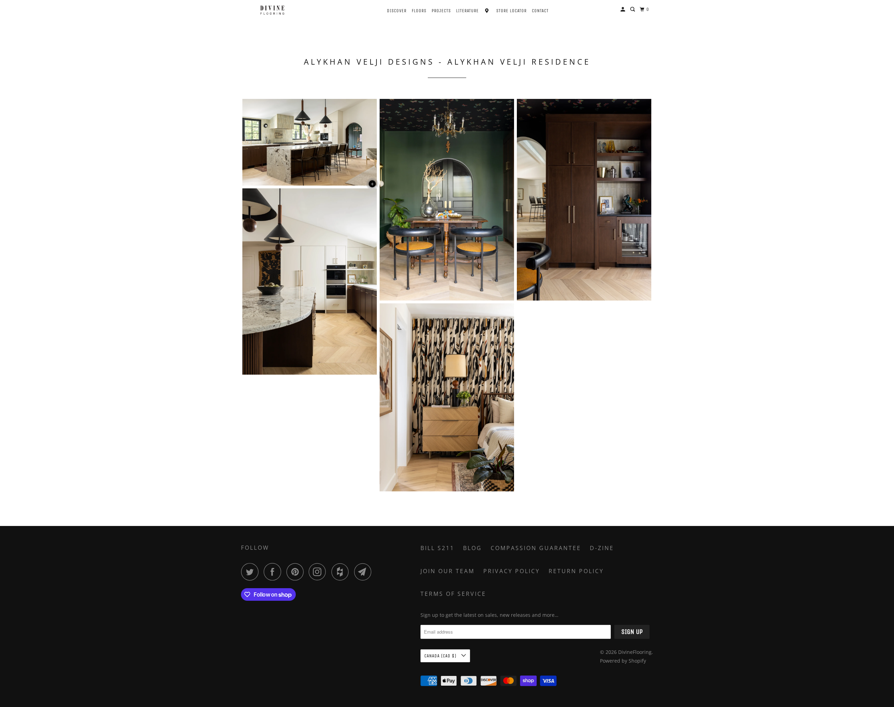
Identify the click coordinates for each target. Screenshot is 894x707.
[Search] (633, 9)
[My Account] (623, 9)
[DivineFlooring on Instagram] (319, 571)
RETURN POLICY (576, 571)
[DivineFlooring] (272, 10)
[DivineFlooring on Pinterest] (296, 571)
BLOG (472, 548)
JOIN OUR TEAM (447, 571)
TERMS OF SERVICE (453, 594)
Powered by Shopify (623, 660)
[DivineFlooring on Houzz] (341, 571)
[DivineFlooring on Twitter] (251, 571)
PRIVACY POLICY (511, 571)
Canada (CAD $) (441, 655)
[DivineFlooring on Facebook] (274, 571)
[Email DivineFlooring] (364, 571)
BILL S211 (437, 548)
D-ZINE (602, 548)
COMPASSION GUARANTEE (536, 548)
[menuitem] (391, 9)
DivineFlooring (635, 652)
